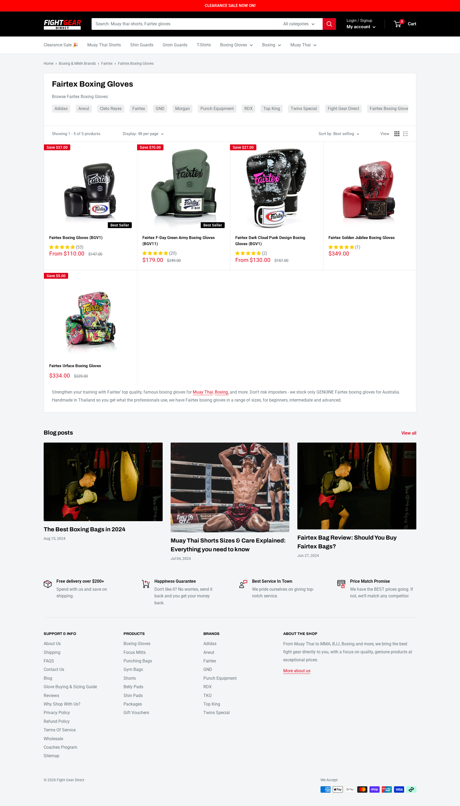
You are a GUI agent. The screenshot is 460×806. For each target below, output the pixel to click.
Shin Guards (141, 44)
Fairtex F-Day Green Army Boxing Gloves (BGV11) (178, 240)
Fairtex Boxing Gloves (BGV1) (75, 237)
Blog (48, 678)
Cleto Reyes (111, 108)
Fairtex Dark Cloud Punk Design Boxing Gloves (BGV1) (270, 240)
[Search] (329, 24)
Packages (133, 704)
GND (160, 108)
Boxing (268, 44)
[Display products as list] (405, 133)
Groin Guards (175, 44)
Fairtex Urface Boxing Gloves (75, 365)
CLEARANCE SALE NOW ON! (230, 5)
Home (49, 63)
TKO (207, 695)
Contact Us (54, 669)
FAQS (49, 660)
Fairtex (107, 63)
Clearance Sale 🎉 (61, 44)
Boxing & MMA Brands (77, 63)
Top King (271, 108)
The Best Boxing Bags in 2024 (84, 529)
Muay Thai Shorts (104, 44)
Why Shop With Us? (62, 704)
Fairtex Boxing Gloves (136, 63)
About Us (52, 643)
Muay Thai (300, 44)
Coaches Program (60, 747)
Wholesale (53, 738)
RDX (248, 108)
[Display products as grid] (397, 133)
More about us (296, 670)
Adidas (61, 108)
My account (359, 26)
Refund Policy (57, 721)
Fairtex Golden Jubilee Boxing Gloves (361, 237)
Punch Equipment (217, 108)
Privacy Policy (57, 712)
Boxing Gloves (233, 44)
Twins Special (304, 108)
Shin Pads (133, 695)
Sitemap (51, 755)
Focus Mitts (135, 652)
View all (409, 433)
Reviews (51, 695)
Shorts (130, 678)
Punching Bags (138, 660)
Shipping (52, 652)
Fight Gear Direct (343, 108)
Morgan (182, 108)
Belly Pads (133, 686)
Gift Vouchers (136, 712)
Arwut (83, 108)
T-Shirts (204, 44)
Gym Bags (133, 669)
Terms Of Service (60, 729)
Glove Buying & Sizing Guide (70, 686)
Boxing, (222, 392)
